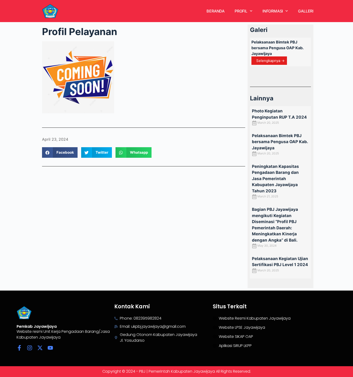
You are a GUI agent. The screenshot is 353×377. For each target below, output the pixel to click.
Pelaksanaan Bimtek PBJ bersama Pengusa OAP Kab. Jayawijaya (277, 48)
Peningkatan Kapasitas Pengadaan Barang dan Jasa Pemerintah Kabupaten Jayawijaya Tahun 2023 (275, 178)
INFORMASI (272, 11)
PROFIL (241, 11)
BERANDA (216, 11)
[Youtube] (50, 348)
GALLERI (305, 11)
